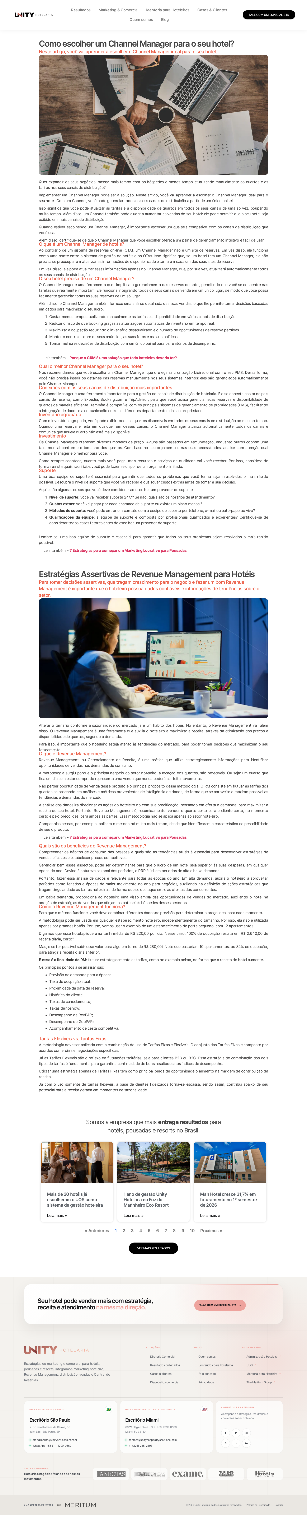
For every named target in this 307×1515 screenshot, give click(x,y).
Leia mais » (57, 1215)
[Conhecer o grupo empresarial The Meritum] (76, 1505)
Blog (165, 19)
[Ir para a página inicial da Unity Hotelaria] (56, 1350)
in (246, 1443)
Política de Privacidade (258, 1505)
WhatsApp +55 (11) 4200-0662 (52, 1445)
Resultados (81, 10)
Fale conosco (207, 1373)
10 (192, 1230)
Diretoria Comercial (162, 1356)
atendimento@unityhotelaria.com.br (55, 1439)
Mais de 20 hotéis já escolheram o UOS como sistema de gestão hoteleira (75, 1200)
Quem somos (141, 19)
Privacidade (206, 1382)
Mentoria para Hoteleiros (168, 10)
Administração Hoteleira (263, 1356)
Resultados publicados (165, 1365)
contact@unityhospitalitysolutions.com (152, 1439)
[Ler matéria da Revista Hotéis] (264, 1474)
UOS (251, 1365)
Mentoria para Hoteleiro (263, 1373)
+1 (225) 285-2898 (140, 1445)
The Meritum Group (260, 1382)
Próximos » (211, 1230)
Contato (279, 1505)
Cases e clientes (160, 1373)
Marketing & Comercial (118, 10)
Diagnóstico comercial (164, 1382)
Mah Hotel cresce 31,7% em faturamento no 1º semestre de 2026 (228, 1200)
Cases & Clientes (212, 10)
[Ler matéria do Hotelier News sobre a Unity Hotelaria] (149, 1474)
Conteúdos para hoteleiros (215, 1365)
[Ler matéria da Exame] (188, 1474)
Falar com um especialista (220, 1305)
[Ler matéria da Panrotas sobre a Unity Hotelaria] (111, 1474)
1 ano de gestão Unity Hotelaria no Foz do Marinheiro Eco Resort (146, 1200)
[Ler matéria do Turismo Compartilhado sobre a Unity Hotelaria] (226, 1474)
